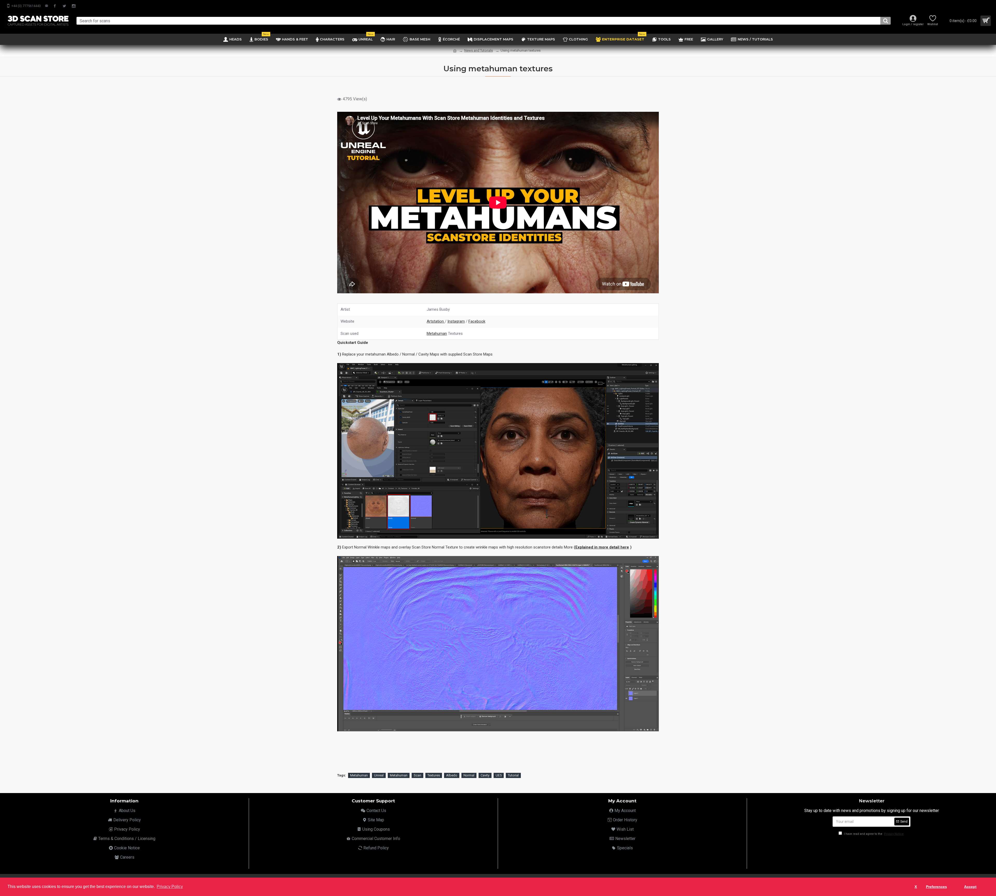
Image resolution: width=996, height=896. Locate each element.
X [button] (916, 887)
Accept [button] (970, 887)
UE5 (499, 775)
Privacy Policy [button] (170, 886)
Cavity (485, 775)
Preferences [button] (936, 887)
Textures (433, 775)
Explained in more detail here (602, 547)
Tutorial (513, 775)
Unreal (379, 775)
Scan (417, 775)
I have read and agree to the (873, 834)
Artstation (436, 321)
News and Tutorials (478, 50)
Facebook (476, 321)
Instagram (456, 321)
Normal (469, 775)
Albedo (451, 775)
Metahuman (437, 333)
